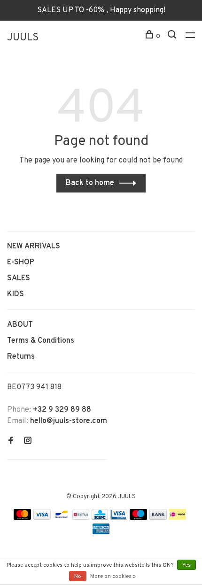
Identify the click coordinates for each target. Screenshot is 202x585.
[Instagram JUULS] (27, 441)
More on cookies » (113, 576)
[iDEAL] (177, 518)
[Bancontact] (61, 518)
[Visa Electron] (118, 518)
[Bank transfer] (158, 518)
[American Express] (101, 532)
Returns (21, 357)
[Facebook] (11, 441)
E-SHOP (20, 262)
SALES (18, 278)
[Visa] (42, 518)
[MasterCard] (22, 518)
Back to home (90, 183)
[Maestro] (138, 518)
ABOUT (20, 325)
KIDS (15, 294)
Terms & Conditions (40, 341)
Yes (186, 565)
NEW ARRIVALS (33, 246)
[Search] (173, 36)
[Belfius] (80, 518)
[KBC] (100, 518)
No (77, 576)
